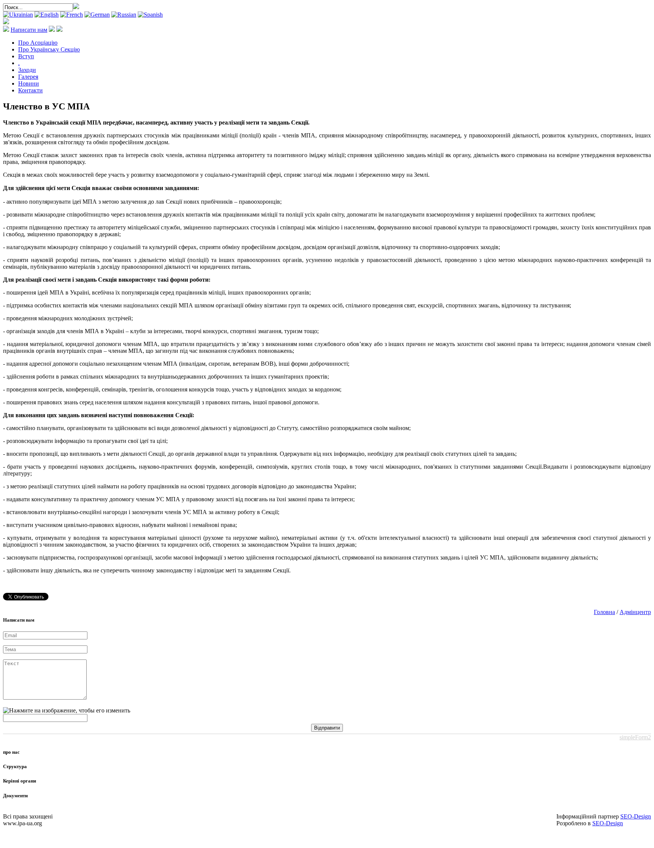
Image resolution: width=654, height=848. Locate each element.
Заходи (27, 70)
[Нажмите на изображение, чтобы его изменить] (66, 710)
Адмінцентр (635, 612)
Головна (604, 612)
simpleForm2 (635, 737)
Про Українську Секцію (49, 49)
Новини (28, 83)
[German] (97, 14)
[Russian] (123, 14)
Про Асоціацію (38, 42)
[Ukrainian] (18, 14)
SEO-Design (635, 816)
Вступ (26, 56)
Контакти (30, 90)
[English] (46, 14)
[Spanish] (150, 14)
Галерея (28, 76)
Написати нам (29, 29)
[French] (71, 14)
